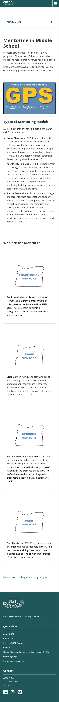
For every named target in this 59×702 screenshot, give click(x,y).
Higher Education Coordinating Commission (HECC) (26, 652)
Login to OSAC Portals (13, 643)
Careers (6, 647)
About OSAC (8, 634)
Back (26, 10)
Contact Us (8, 638)
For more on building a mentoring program (25, 577)
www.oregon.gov (10, 656)
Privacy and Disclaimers (13, 661)
